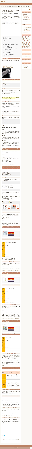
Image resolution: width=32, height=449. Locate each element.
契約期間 (26, 44)
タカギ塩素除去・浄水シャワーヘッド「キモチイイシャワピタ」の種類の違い (10, 44)
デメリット (25, 39)
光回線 (26, 43)
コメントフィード (26, 66)
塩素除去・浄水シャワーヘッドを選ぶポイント (7, 38)
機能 (4, 40)
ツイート (3, 435)
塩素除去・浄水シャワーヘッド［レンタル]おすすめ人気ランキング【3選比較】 (27, 27)
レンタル (27, 42)
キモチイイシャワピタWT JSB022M (18, 372)
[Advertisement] (11, 31)
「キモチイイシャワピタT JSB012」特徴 (7, 49)
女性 (28, 44)
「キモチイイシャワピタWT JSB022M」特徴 (8, 51)
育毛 (17, 13)
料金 (25, 45)
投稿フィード (25, 65)
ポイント (26, 40)
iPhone (24, 36)
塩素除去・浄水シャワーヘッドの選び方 (7, 66)
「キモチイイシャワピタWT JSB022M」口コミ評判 (8, 52)
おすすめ (27, 36)
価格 (24, 43)
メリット (24, 41)
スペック (25, 38)
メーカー (27, 41)
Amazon (11, 233)
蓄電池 (25, 47)
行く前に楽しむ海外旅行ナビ (27, 56)
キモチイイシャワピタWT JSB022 (6, 46)
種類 (27, 46)
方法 (27, 45)
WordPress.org (25, 67)
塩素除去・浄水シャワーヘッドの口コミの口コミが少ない (9, 54)
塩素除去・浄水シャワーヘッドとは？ (6, 37)
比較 (25, 46)
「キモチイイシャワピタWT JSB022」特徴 (8, 47)
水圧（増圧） (6, 42)
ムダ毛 (28, 40)
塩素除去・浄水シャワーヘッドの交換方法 (8, 67)
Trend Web (3, 1)
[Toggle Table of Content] (19, 36)
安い (23, 45)
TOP (3, 6)
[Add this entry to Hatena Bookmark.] (4, 435)
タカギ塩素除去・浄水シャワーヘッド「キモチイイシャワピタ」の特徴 (10, 43)
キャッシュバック (27, 37)
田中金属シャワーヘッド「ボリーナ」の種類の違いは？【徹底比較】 (11, 439)
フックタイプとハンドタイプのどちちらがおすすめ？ (8, 55)
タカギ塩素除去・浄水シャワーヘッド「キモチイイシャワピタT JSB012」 (10, 318)
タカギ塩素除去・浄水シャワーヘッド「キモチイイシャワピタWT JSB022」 (11, 270)
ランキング (24, 42)
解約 (27, 47)
